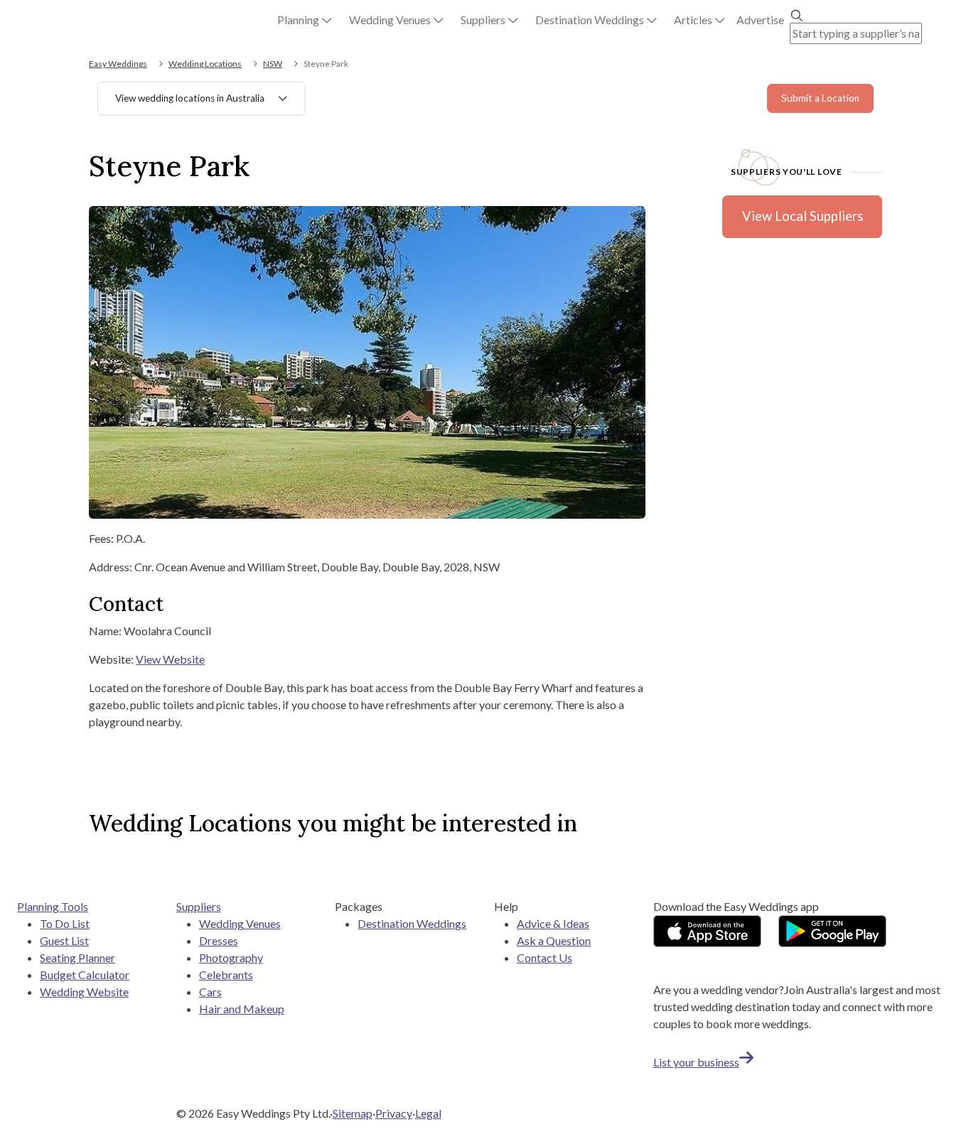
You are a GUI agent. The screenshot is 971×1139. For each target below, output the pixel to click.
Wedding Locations (205, 63)
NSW (272, 63)
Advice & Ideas (553, 923)
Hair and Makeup (241, 1008)
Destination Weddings (412, 923)
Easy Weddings (118, 63)
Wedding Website (84, 991)
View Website (170, 659)
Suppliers (198, 906)
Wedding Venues (240, 923)
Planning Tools (52, 906)
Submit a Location (820, 98)
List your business (696, 1062)
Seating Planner (77, 957)
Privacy (393, 1113)
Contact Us (544, 957)
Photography (231, 957)
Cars (210, 991)
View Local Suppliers (802, 216)
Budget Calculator (84, 974)
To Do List (65, 923)
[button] (305, 20)
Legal (428, 1113)
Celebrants (226, 974)
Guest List (64, 940)
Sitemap (352, 1113)
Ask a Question (554, 940)
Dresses (218, 940)
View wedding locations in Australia (189, 98)
